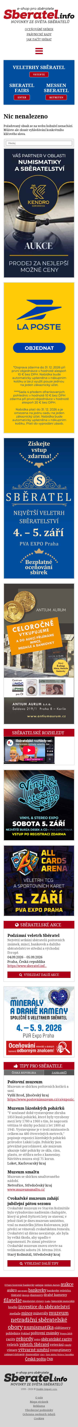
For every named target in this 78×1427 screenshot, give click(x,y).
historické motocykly (63, 1301)
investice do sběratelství (44, 1306)
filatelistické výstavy (33, 1301)
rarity (10, 1339)
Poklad (25, 1333)
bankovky (37, 1290)
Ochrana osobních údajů (39, 1414)
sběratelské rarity (56, 1338)
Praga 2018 (66, 1333)
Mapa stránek (39, 1401)
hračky (13, 1307)
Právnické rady (39, 34)
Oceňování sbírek (39, 29)
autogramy (23, 1290)
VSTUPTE (39, 74)
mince (26, 1313)
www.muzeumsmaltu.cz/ (26, 1189)
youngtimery (60, 1349)
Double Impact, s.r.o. (46, 1389)
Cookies (39, 1418)
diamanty (36, 1295)
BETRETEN (56, 97)
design (25, 1295)
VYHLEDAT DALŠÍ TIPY (41, 1263)
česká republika (24, 1072)
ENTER (22, 97)
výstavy (12, 1350)
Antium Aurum (52, 1284)
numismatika (39, 1327)
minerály (40, 1313)
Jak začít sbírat (39, 39)
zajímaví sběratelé (14, 1354)
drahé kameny (55, 1295)
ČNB (50, 1359)
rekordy (24, 1338)
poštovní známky (45, 1333)
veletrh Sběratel (34, 1344)
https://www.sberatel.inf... (27, 966)
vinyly (67, 1345)
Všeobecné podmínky (39, 1410)
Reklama (39, 1406)
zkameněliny (32, 1354)
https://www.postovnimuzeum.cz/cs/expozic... (41, 1099)
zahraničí (59, 1072)
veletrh (13, 1344)
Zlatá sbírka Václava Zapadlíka (60, 1354)
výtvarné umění (33, 1349)
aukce (67, 1284)
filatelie (13, 1300)
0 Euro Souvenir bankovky (19, 1285)
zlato (42, 1354)
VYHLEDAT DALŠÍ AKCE (41, 975)
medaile (15, 1313)
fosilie (48, 1301)
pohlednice (13, 1333)
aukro (12, 1290)
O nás (39, 1397)
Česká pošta (35, 1358)
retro (37, 1339)
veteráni (57, 1344)
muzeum (59, 1312)
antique (39, 1285)
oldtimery (62, 1327)
